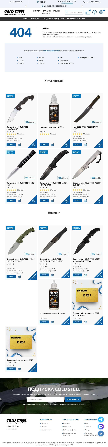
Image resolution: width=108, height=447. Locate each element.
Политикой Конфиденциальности (53, 404)
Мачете (41, 58)
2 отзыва (53, 134)
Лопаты (41, 63)
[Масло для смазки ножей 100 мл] (54, 295)
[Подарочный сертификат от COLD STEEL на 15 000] (87, 295)
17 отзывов (53, 190)
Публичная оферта (69, 430)
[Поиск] (67, 12)
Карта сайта (67, 427)
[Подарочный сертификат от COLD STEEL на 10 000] (21, 342)
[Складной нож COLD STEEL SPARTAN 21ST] (21, 109)
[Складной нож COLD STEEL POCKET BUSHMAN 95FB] (87, 165)
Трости (20, 60)
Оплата (44, 427)
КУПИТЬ (11, 144)
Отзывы (56, 11)
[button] (67, 2)
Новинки (88, 427)
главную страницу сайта (51, 50)
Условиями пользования (71, 404)
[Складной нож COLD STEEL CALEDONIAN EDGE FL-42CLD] (54, 241)
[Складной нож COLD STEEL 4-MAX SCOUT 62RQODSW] (21, 241)
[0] (101, 12)
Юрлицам (47, 11)
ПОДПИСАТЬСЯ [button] (73, 399)
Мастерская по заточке (76, 19)
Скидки (87, 430)
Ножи (25, 19)
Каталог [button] (36, 11)
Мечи (41, 60)
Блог (86, 424)
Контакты (46, 13)
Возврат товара (47, 430)
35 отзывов (86, 190)
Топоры (21, 63)
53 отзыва (86, 134)
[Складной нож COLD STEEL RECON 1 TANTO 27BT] (54, 165)
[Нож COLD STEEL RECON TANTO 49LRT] (87, 109)
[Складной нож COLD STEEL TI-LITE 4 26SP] (21, 165)
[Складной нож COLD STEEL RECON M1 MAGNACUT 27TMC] (87, 241)
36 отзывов (20, 134)
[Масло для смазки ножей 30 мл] (54, 109)
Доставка (45, 424)
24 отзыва (20, 190)
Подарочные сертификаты (53, 19)
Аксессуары (35, 19)
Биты (61, 58)
